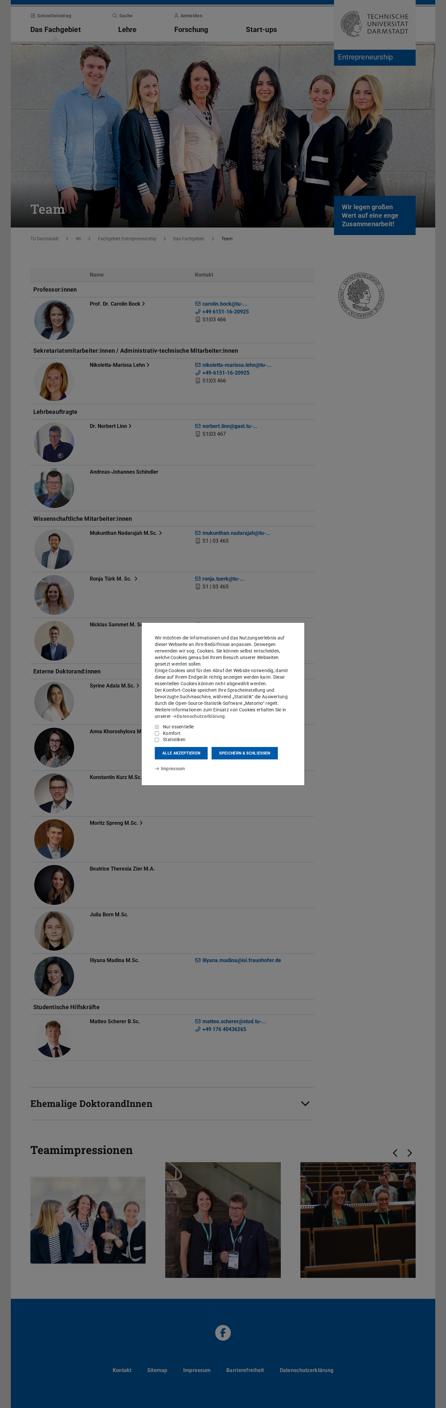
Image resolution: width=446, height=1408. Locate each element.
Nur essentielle (178, 726)
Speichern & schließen (244, 753)
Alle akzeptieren (181, 753)
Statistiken (174, 739)
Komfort (172, 733)
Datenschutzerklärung (201, 716)
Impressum (173, 768)
